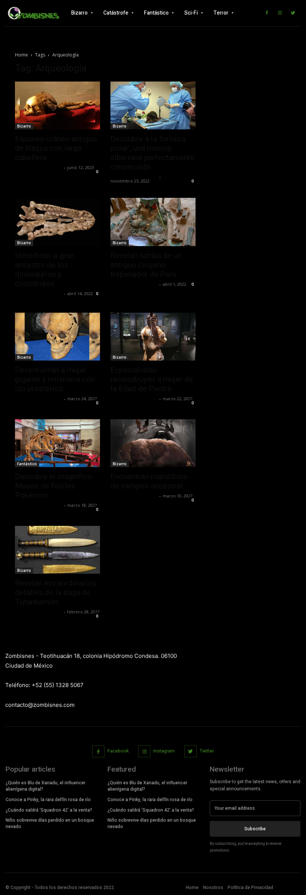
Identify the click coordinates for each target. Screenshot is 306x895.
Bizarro (24, 126)
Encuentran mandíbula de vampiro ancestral (148, 481)
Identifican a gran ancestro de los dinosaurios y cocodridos (44, 269)
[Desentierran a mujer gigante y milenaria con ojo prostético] (57, 337)
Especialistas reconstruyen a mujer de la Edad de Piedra (151, 379)
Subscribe (255, 828)
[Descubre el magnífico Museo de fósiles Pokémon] (57, 443)
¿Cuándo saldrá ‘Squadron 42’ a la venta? (49, 810)
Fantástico (27, 463)
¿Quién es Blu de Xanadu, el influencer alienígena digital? (45, 786)
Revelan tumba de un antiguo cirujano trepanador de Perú (146, 265)
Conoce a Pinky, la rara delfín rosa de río (48, 799)
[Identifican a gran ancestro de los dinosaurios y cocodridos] (57, 222)
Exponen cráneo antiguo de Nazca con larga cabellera (56, 148)
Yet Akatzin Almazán (38, 167)
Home (21, 55)
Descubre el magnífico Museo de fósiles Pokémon (53, 486)
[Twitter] (293, 13)
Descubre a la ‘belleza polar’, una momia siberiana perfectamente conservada (152, 152)
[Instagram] (279, 13)
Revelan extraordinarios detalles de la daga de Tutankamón (56, 592)
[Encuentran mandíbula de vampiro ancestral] (153, 443)
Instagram (164, 751)
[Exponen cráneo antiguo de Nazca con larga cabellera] (57, 105)
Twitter (207, 751)
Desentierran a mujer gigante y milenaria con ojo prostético (55, 379)
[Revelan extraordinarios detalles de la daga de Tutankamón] (57, 550)
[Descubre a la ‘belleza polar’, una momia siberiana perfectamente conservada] (153, 105)
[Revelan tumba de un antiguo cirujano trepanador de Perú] (153, 222)
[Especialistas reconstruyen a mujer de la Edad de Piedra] (153, 337)
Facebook (118, 751)
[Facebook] (266, 13)
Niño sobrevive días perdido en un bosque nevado (50, 823)
